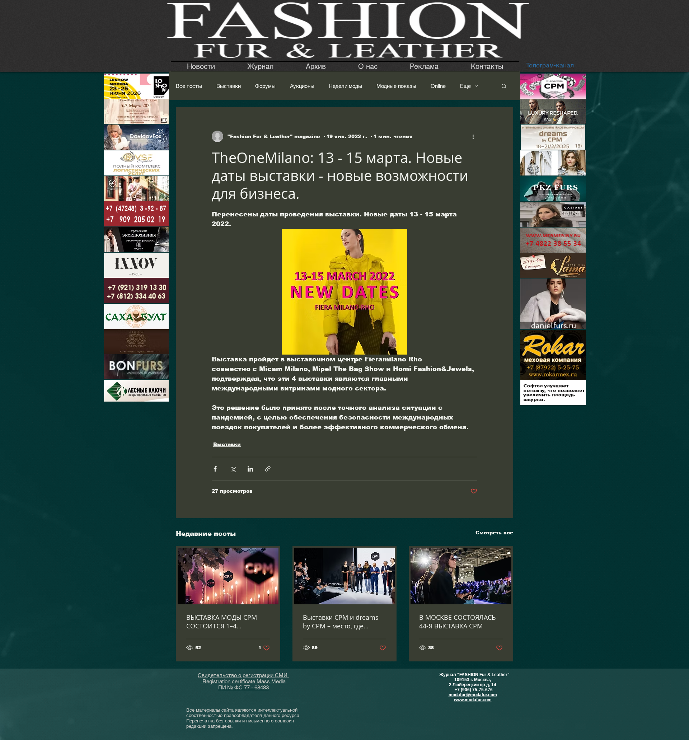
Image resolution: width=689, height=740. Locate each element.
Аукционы (302, 86)
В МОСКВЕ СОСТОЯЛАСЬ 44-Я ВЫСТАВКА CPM (457, 621)
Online (438, 86)
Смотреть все (494, 532)
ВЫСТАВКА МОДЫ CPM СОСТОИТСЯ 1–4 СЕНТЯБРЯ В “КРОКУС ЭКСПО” (221, 621)
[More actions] (473, 136)
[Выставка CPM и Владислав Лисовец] (461, 576)
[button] (504, 86)
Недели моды (345, 86)
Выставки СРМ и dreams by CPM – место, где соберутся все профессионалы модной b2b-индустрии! (341, 621)
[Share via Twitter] (232, 468)
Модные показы (396, 86)
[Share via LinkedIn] (250, 468)
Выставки (228, 86)
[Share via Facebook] (215, 468)
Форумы (265, 86)
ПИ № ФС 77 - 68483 (243, 687)
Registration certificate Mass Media (243, 681)
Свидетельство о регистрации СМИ (243, 675)
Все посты (189, 86)
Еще (465, 86)
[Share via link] (267, 468)
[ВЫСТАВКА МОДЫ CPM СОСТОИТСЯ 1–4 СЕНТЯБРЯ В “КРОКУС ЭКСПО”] (228, 576)
